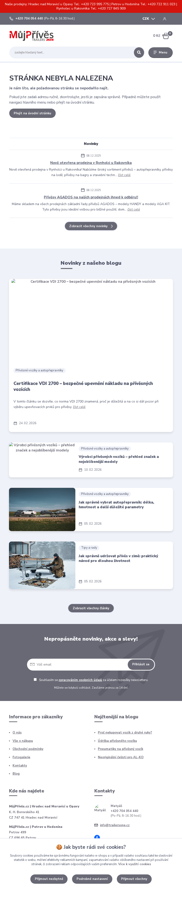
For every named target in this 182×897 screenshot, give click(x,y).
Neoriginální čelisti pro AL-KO (121, 757)
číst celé (124, 175)
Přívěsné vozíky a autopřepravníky (39, 370)
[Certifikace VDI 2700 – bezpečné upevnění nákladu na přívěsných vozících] (91, 321)
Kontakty (20, 765)
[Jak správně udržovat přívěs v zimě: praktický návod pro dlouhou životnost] (42, 565)
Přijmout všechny (134, 879)
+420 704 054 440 (29, 19)
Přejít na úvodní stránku (32, 113)
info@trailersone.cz (115, 825)
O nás (17, 732)
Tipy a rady (89, 548)
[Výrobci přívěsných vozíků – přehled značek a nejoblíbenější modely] (42, 459)
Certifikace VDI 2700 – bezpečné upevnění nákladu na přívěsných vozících (83, 386)
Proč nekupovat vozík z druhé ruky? (125, 732)
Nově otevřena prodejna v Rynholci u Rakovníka (91, 162)
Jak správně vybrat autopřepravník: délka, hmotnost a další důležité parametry (116, 505)
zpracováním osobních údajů (80, 680)
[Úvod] (31, 36)
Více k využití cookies (134, 864)
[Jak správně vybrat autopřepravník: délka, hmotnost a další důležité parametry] (42, 509)
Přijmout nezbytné (49, 879)
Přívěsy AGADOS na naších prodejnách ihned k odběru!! (91, 197)
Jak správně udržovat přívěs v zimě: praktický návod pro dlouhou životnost (118, 558)
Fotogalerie (21, 757)
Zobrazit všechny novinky (88, 226)
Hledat (139, 52)
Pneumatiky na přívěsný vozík (120, 749)
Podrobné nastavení (92, 879)
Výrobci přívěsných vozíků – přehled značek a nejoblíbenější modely (119, 459)
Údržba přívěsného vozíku (117, 741)
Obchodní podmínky (28, 749)
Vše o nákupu (23, 741)
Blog (16, 774)
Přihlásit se (141, 664)
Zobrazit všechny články (91, 608)
